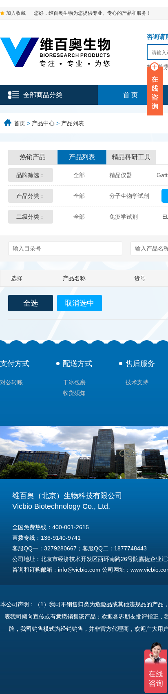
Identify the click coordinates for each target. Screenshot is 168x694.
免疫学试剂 (123, 216)
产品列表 (72, 123)
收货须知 (74, 393)
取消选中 (79, 303)
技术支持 (137, 382)
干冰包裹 (74, 382)
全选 (30, 303)
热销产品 (33, 156)
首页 (19, 123)
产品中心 (43, 123)
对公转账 (11, 382)
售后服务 (140, 363)
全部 (79, 175)
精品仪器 (120, 175)
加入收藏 (16, 13)
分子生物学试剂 (129, 196)
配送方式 (77, 363)
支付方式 (14, 363)
